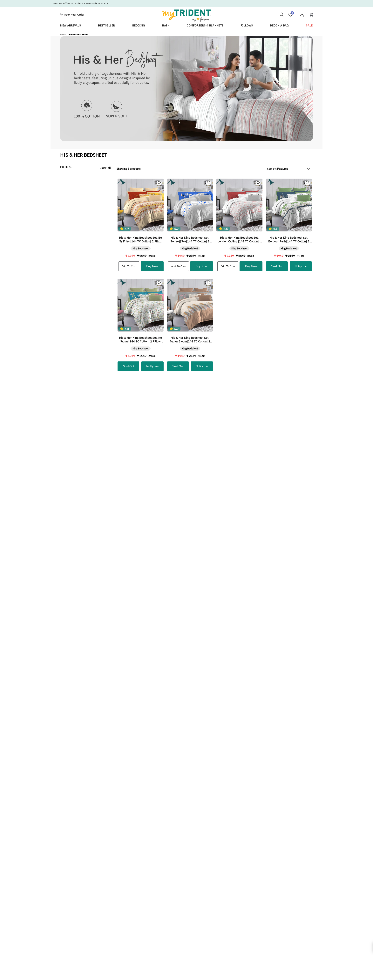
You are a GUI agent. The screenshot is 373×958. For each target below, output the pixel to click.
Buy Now (152, 266)
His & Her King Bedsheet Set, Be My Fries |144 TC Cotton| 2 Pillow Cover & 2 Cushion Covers (140, 239)
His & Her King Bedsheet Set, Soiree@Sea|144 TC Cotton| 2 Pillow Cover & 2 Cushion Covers (190, 239)
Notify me (301, 266)
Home (62, 34)
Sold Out (276, 266)
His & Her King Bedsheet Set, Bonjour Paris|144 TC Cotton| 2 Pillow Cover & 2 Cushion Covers (289, 239)
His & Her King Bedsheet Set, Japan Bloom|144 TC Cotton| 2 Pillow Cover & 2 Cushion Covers (190, 339)
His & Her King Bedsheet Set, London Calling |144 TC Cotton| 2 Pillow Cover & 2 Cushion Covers (239, 239)
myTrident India (186, 15)
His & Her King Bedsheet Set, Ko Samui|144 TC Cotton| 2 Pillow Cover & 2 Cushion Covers (140, 339)
